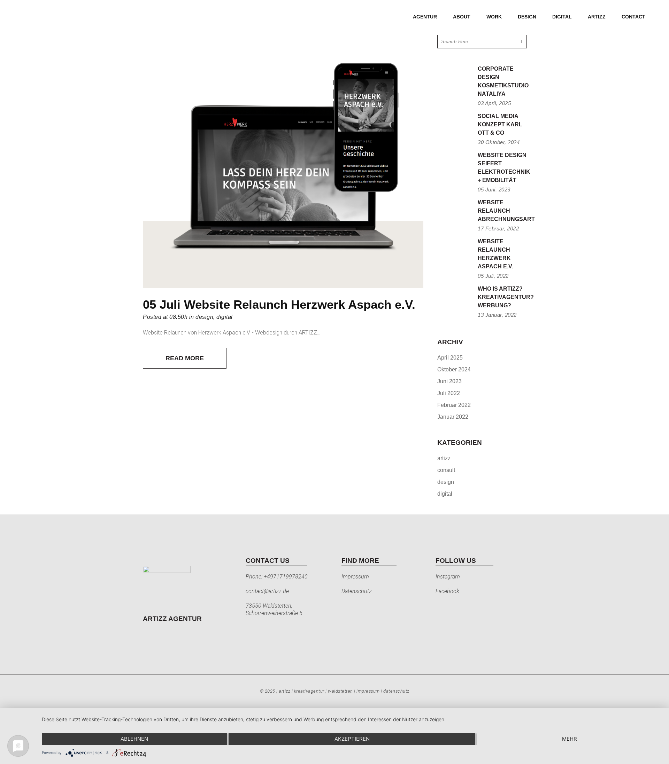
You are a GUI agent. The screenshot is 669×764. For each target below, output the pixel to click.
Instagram (448, 576)
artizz (444, 458)
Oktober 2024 (454, 369)
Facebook (447, 591)
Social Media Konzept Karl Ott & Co (500, 124)
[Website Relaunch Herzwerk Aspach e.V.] (283, 161)
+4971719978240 (286, 576)
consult (446, 470)
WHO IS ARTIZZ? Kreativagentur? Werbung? (506, 297)
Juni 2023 (449, 381)
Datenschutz (356, 591)
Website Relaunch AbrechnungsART (506, 210)
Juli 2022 (448, 393)
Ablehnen (134, 738)
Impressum (355, 576)
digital (224, 317)
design (204, 317)
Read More (185, 358)
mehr (569, 738)
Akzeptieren (352, 738)
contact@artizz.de (267, 591)
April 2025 (450, 358)
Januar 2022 (452, 417)
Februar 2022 (454, 405)
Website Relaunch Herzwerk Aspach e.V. (299, 304)
